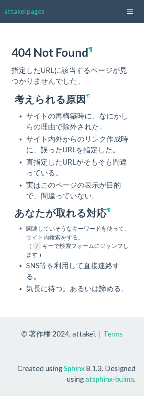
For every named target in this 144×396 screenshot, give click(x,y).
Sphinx (74, 368)
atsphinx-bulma (109, 379)
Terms (113, 333)
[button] (130, 11)
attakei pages (24, 11)
